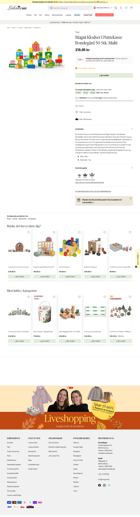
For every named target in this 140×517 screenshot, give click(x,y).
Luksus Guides (33, 447)
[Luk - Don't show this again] (136, 267)
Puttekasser (37, 27)
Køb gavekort (12, 482)
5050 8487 (108, 450)
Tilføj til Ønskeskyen (85, 119)
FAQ (8, 447)
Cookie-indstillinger (14, 495)
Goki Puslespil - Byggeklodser (43, 331)
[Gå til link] (70, 407)
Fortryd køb (11, 491)
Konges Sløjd (78, 447)
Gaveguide (32, 451)
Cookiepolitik (12, 478)
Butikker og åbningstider (57, 447)
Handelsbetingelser (14, 464)
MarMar (76, 482)
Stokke (76, 464)
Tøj (35, 15)
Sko (40, 15)
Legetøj (68, 15)
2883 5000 (108, 466)
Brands (29, 15)
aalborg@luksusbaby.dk (106, 469)
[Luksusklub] (80, 59)
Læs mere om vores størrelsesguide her (89, 182)
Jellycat (76, 486)
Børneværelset (57, 15)
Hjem (8, 27)
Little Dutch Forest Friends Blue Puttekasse (124, 267)
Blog (30, 460)
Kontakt (10, 442)
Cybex (75, 469)
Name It (76, 442)
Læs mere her (109, 61)
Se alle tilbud (32, 469)
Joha (75, 491)
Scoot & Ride (78, 460)
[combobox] (70, 8)
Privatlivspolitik (13, 469)
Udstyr (47, 15)
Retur (9, 456)
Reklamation (11, 460)
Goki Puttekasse (64, 267)
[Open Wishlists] (126, 8)
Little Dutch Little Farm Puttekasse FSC (21, 267)
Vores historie (53, 442)
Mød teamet (52, 451)
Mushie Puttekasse (90, 267)
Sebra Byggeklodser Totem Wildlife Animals (73, 331)
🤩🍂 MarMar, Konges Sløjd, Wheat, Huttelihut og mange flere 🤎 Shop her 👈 (70, 2)
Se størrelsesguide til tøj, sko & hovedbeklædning (93, 191)
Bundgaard (77, 456)
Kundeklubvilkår (12, 473)
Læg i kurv (104, 75)
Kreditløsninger (33, 464)
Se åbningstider (103, 479)
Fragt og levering (13, 451)
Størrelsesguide (34, 456)
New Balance (78, 473)
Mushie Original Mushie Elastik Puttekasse (47, 267)
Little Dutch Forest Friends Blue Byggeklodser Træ (24, 331)
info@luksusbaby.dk (105, 453)
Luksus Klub (32, 442)
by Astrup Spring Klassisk (92, 331)
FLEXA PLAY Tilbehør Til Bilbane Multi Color (124, 331)
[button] (131, 7)
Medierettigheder (13, 486)
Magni (14, 27)
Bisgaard (76, 451)
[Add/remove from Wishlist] (28, 232)
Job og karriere (53, 456)
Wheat (75, 478)
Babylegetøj (28, 27)
